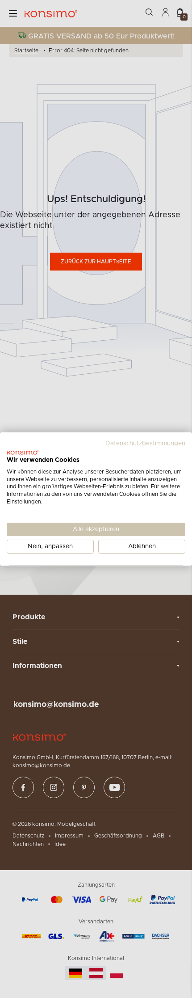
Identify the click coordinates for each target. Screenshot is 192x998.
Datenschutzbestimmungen (145, 443)
